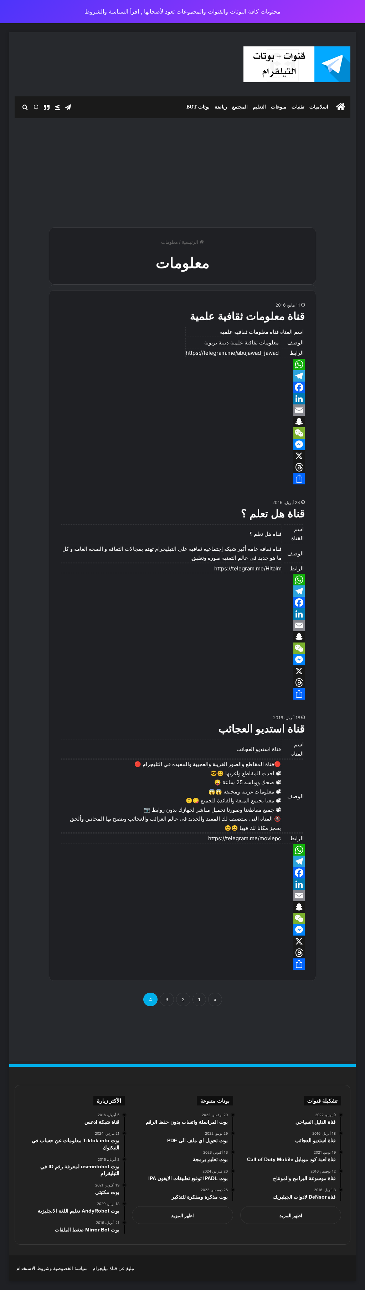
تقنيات (298, 107)
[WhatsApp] (182, 364)
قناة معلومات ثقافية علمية (247, 316)
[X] (182, 456)
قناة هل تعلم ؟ (273, 513)
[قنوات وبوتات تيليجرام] (296, 64)
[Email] (182, 410)
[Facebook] (182, 387)
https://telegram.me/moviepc (244, 838)
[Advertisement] (182, 170)
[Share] (182, 478)
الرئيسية (191, 242)
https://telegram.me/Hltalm (248, 568)
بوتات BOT (198, 107)
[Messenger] (182, 444)
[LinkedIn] (182, 398)
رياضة (221, 107)
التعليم (259, 107)
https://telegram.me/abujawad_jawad (232, 352)
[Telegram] (182, 376)
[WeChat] (182, 433)
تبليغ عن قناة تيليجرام (113, 1268)
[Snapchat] (182, 421)
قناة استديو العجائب (262, 729)
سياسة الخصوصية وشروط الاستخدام (52, 1268)
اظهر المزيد (290, 1215)
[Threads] (182, 467)
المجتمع (240, 107)
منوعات (279, 107)
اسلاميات (318, 107)
